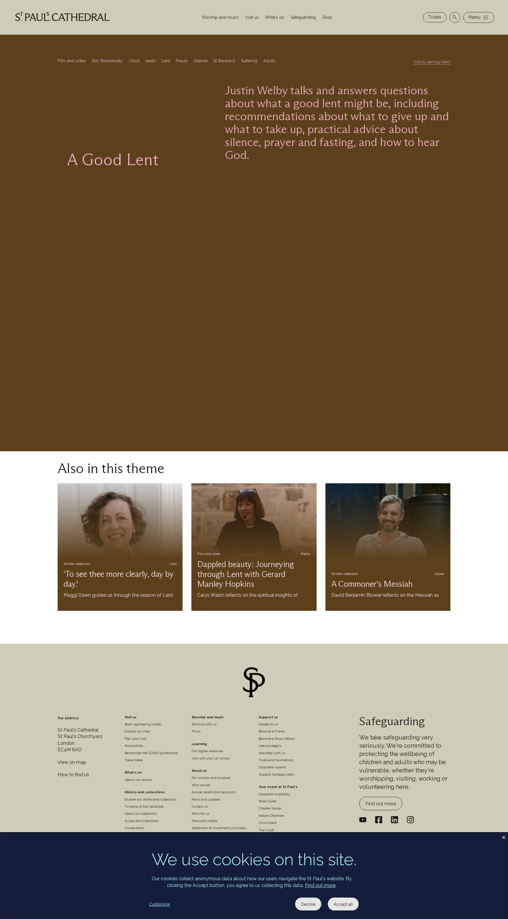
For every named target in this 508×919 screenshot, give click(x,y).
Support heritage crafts (276, 775)
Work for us (200, 814)
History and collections (145, 792)
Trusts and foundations (276, 760)
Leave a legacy (270, 746)
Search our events (138, 780)
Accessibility (134, 746)
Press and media (204, 821)
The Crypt (266, 830)
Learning (199, 744)
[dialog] (254, 875)
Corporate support (272, 767)
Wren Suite (267, 801)
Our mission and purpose (211, 778)
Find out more (380, 803)
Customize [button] (159, 904)
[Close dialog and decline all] (503, 836)
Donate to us (268, 724)
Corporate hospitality (274, 794)
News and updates (206, 799)
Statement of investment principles (219, 828)
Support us (268, 717)
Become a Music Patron (277, 739)
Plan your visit (135, 739)
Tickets (435, 17)
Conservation (134, 828)
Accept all (343, 904)
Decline (308, 904)
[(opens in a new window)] (394, 820)
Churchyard (268, 823)
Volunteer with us (272, 753)
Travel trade (134, 760)
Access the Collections (141, 821)
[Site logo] (254, 683)
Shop (327, 17)
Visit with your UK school (211, 758)
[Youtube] (363, 820)
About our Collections (141, 814)
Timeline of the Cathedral (144, 807)
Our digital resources (207, 751)
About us (199, 771)
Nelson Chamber (271, 816)
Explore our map (137, 731)
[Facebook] (379, 820)
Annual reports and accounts (213, 792)
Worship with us (204, 724)
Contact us (200, 807)
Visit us (252, 17)
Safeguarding (303, 17)
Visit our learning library (432, 62)
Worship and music (220, 17)
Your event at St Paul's (278, 787)
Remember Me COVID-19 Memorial (151, 753)
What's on (274, 17)
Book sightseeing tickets (143, 724)
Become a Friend (272, 731)
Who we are (201, 785)
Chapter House (270, 808)
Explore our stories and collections (150, 799)
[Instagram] (410, 820)
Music (196, 731)
